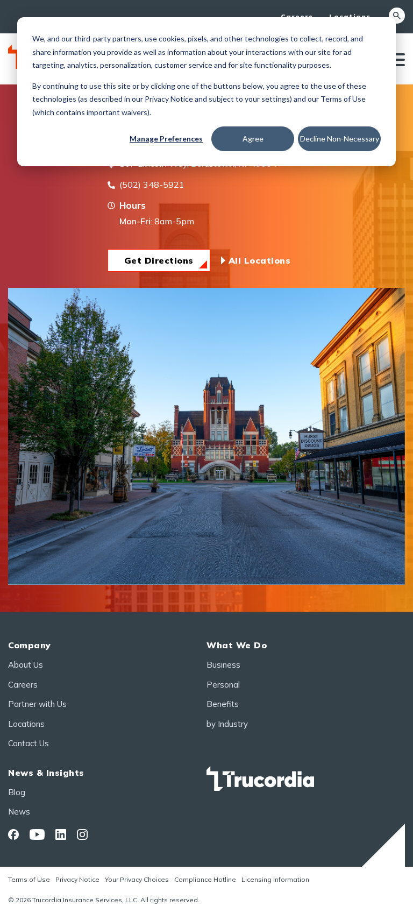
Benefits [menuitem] (222, 704)
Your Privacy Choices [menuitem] (137, 879)
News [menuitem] (19, 811)
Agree (253, 138)
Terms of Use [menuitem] (29, 879)
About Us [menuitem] (25, 665)
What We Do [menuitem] (236, 645)
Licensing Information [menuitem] (275, 879)
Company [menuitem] (29, 645)
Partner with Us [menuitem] (37, 704)
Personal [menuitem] (223, 685)
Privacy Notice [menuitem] (77, 879)
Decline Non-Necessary (339, 138)
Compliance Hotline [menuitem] (205, 879)
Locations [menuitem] (350, 16)
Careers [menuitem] (297, 16)
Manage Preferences (166, 138)
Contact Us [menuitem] (28, 743)
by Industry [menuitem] (227, 724)
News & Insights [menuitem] (46, 772)
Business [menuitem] (223, 665)
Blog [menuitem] (16, 792)
